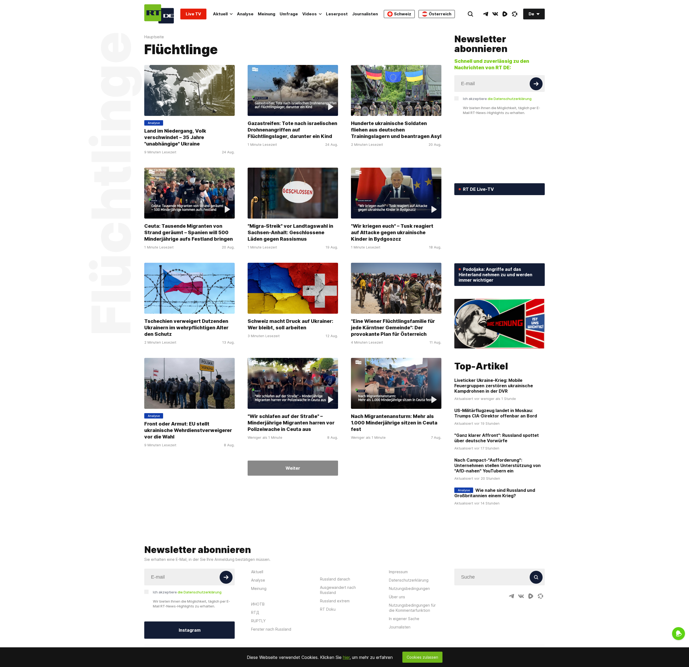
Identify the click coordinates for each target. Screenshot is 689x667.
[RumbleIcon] (505, 14)
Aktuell (220, 13)
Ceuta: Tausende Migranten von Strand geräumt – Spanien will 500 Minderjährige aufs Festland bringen (188, 232)
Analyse (245, 13)
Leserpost (337, 13)
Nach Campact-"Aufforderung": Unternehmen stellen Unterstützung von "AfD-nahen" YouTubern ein (497, 465)
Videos (309, 13)
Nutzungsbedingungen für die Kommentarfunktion (412, 608)
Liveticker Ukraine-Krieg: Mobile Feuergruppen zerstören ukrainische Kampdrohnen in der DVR (493, 386)
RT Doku (328, 609)
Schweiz (402, 13)
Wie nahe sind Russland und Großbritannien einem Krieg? (494, 493)
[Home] (159, 13)
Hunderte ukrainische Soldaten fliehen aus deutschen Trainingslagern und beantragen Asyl (396, 129)
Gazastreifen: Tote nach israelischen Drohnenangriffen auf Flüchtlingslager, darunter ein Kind (292, 129)
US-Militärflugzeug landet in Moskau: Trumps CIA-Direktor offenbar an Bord (495, 413)
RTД (255, 612)
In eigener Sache (404, 618)
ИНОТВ (258, 604)
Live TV (193, 13)
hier (346, 657)
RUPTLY (258, 620)
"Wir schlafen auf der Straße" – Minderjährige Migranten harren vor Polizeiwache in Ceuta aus (291, 422)
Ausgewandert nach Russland (338, 590)
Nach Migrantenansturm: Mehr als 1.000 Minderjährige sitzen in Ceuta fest (394, 422)
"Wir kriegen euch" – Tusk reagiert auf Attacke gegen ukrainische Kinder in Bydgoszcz (392, 232)
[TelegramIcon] (485, 14)
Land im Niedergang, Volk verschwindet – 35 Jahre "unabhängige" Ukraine (175, 137)
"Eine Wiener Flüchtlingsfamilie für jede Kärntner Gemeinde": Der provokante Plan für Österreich (393, 327)
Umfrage (289, 13)
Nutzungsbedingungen (409, 588)
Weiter (293, 468)
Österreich (440, 13)
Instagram (190, 630)
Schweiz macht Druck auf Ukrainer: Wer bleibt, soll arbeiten (290, 324)
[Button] (536, 83)
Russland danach (335, 579)
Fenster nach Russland (271, 629)
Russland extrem (335, 601)
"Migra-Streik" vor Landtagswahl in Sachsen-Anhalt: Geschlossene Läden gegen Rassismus (290, 232)
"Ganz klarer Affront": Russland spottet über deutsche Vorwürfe (496, 438)
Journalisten (365, 13)
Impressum (398, 571)
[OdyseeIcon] (514, 14)
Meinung (266, 13)
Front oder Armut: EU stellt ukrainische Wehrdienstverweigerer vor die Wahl (188, 430)
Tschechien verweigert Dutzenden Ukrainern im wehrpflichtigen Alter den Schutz (186, 327)
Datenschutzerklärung (408, 580)
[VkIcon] (495, 14)
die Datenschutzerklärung (510, 98)
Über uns (397, 597)
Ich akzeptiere (497, 98)
